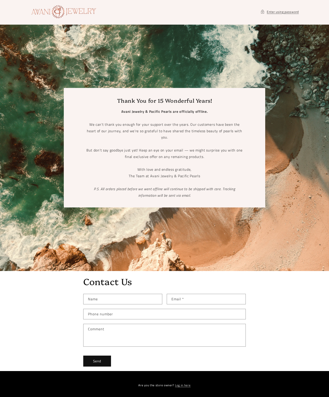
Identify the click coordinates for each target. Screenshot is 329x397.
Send (97, 361)
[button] (280, 12)
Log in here (183, 385)
